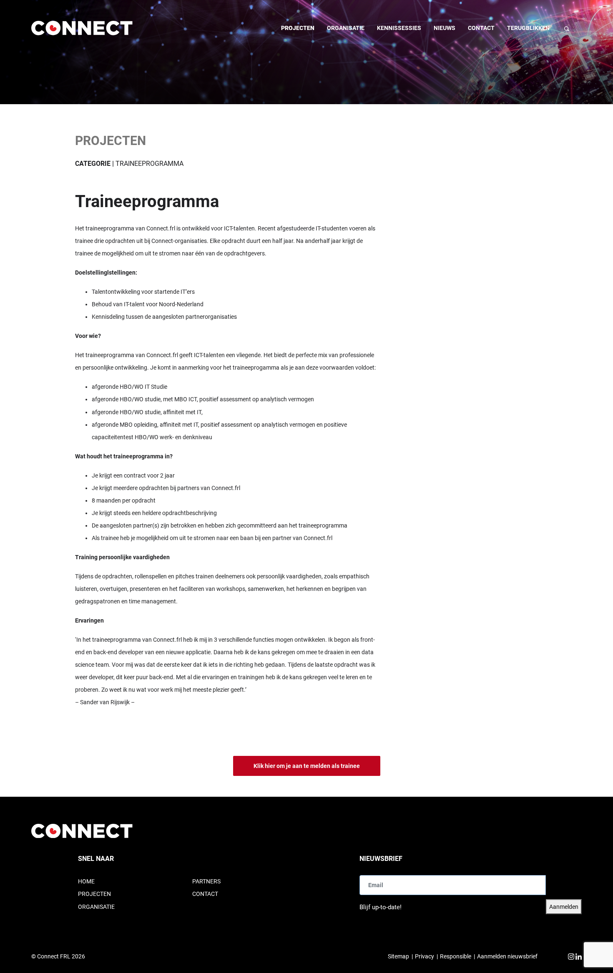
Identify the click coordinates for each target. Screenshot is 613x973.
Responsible (455, 956)
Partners (206, 881)
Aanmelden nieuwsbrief (507, 956)
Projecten (297, 28)
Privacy (424, 956)
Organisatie (345, 28)
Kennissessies (399, 28)
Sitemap (398, 956)
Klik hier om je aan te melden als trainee (307, 766)
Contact (481, 28)
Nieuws (444, 28)
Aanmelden (563, 906)
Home (86, 881)
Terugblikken (528, 28)
